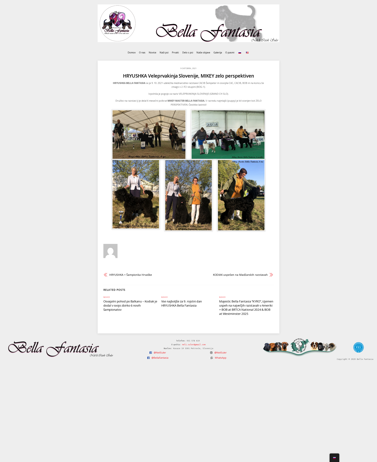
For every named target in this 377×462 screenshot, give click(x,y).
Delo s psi (187, 52)
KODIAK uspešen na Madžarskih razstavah (240, 274)
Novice (152, 52)
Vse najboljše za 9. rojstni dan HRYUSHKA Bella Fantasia (181, 303)
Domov (132, 52)
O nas (142, 52)
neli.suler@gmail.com (194, 344)
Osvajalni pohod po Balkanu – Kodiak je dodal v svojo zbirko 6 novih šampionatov (130, 305)
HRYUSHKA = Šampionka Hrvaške (130, 274)
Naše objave (203, 52)
